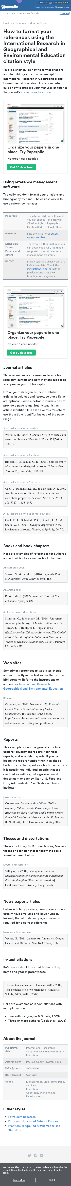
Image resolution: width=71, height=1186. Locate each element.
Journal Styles (38, 23)
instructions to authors (36, 92)
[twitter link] (29, 1156)
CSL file (50, 247)
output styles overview (43, 235)
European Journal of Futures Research (34, 1121)
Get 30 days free (21, 167)
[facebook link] (35, 1156)
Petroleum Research (22, 1117)
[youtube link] (41, 1156)
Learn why (65, 13)
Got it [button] (52, 1180)
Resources (21, 23)
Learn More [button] (19, 1180)
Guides (7, 23)
